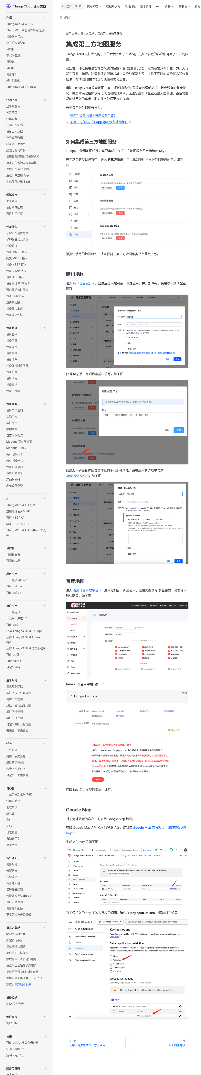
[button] (26, 18)
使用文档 (71, 33)
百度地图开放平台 (85, 590)
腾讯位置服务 (82, 283)
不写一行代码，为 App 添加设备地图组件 (99, 122)
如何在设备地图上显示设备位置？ (93, 116)
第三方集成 (87, 33)
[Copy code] (182, 696)
